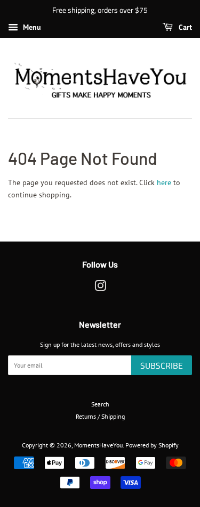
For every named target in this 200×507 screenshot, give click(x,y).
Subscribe (161, 365)
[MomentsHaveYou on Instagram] (100, 288)
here (164, 182)
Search (100, 404)
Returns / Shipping (100, 416)
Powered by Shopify (152, 445)
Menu (31, 27)
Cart (184, 26)
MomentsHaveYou (98, 445)
